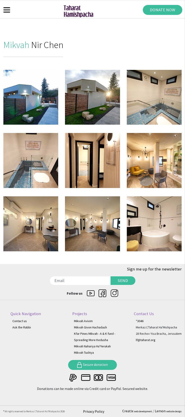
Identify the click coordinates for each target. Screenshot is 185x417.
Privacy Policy (93, 411)
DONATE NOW (162, 9)
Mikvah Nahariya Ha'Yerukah (92, 346)
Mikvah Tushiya (84, 353)
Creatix (137, 411)
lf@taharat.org (145, 340)
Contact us (19, 321)
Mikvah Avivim (83, 321)
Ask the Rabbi (21, 327)
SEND (123, 280)
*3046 (139, 321)
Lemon (168, 411)
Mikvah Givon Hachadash (90, 327)
